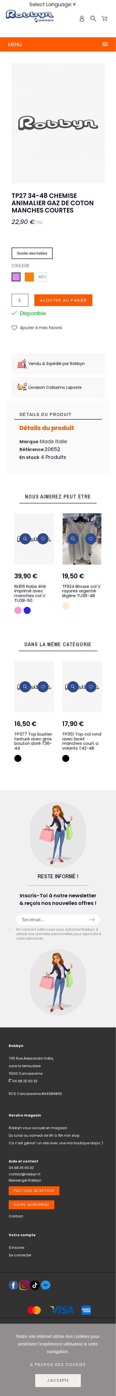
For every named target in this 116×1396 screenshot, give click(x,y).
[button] (37, 328)
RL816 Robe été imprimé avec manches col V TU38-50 (30, 593)
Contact (16, 1216)
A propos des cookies (58, 1364)
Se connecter (20, 1255)
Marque (28, 441)
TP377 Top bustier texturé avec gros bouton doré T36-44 (33, 741)
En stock (29, 457)
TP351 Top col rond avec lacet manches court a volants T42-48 (81, 741)
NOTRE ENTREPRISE (31, 1204)
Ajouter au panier (63, 300)
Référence (31, 449)
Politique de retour (34, 1190)
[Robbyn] (30, 18)
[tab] (58, 414)
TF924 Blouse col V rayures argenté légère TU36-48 (81, 590)
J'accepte (58, 1380)
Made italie (53, 441)
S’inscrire (16, 1247)
